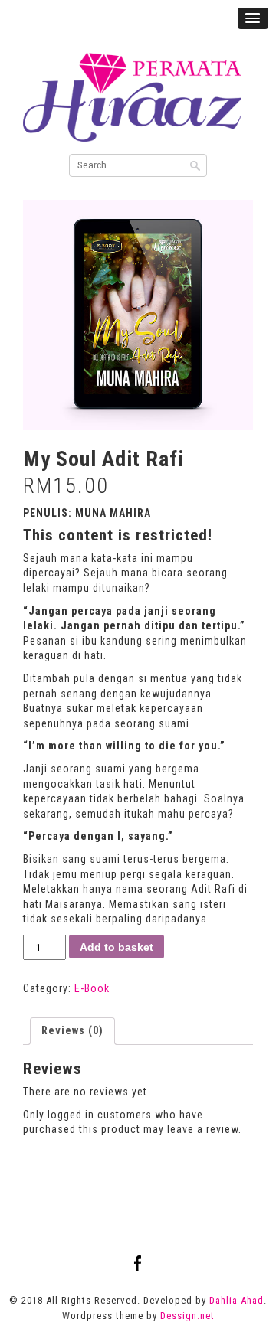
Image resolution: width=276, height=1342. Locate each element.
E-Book (92, 988)
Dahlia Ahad (236, 1300)
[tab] (72, 1031)
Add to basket (116, 947)
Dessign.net (187, 1315)
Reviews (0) (72, 1030)
